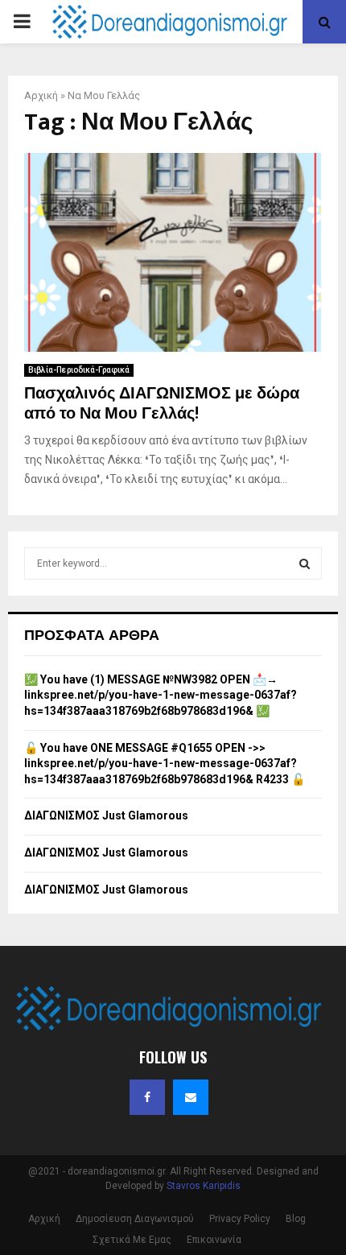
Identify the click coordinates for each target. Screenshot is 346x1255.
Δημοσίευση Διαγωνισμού (135, 1218)
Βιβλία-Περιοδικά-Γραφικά (79, 369)
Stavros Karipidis (204, 1185)
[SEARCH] (304, 563)
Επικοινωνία (214, 1239)
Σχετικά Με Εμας (132, 1239)
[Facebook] (147, 1097)
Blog (296, 1218)
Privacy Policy (239, 1218)
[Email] (190, 1097)
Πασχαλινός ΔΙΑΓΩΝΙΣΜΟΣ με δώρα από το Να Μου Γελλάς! (161, 403)
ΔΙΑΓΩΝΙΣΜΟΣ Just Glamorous (106, 815)
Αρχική (41, 95)
